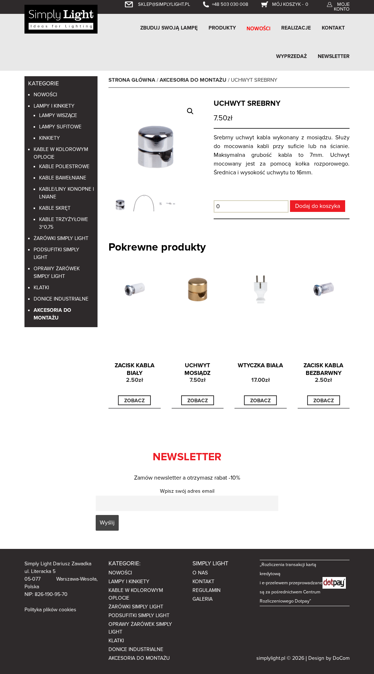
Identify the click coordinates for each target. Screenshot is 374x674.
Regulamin (206, 590)
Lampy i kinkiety (54, 106)
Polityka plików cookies (50, 610)
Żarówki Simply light (61, 238)
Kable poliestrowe (64, 166)
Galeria (202, 599)
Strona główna (131, 80)
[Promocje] (258, 28)
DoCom (341, 658)
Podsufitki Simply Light (138, 615)
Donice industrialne (61, 299)
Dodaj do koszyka (317, 206)
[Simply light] (61, 18)
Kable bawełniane (62, 178)
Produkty (222, 28)
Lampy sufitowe (60, 127)
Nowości (45, 95)
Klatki (41, 287)
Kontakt (333, 28)
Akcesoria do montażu (193, 80)
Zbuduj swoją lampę (169, 28)
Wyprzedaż (291, 56)
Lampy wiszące (58, 115)
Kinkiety (49, 138)
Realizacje (296, 28)
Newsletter (334, 56)
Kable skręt (54, 208)
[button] (190, 111)
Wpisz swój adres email (187, 491)
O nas (200, 573)
